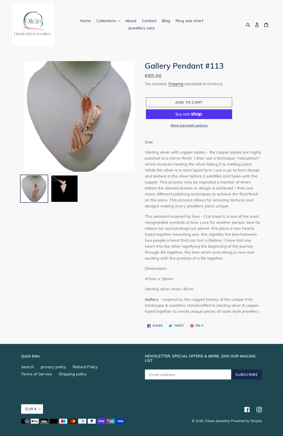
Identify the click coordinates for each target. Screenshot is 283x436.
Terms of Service (36, 373)
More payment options (189, 125)
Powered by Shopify (246, 421)
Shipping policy (73, 373)
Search (27, 366)
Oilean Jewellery (217, 421)
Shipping (175, 83)
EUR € (31, 408)
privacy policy (53, 366)
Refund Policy (85, 366)
